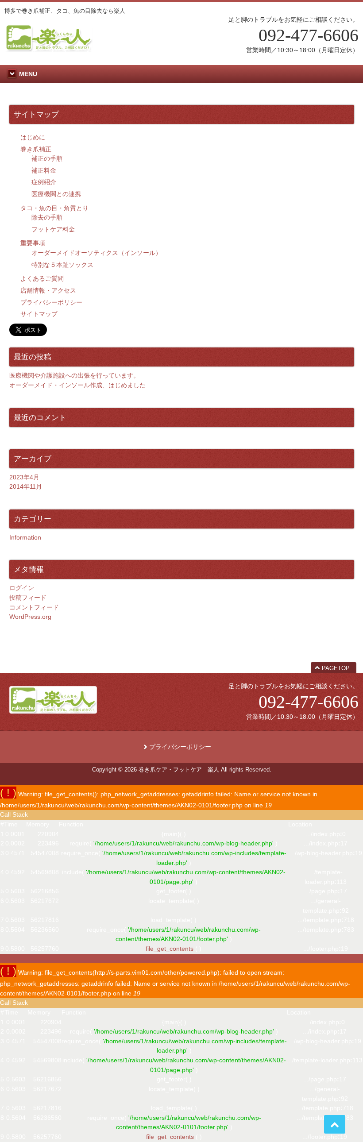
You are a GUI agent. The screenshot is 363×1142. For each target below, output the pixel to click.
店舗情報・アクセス (48, 290)
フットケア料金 (53, 229)
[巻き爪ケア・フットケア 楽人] (48, 48)
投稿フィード (27, 597)
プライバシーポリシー (51, 302)
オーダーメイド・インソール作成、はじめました (77, 385)
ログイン (21, 587)
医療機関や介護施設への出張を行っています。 (74, 375)
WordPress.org (30, 616)
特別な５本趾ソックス (62, 264)
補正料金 (43, 170)
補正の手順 (46, 158)
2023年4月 (24, 477)
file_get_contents (169, 948)
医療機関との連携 (56, 193)
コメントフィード (34, 607)
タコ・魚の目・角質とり (54, 208)
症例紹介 (43, 181)
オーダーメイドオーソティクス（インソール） (96, 252)
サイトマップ (39, 313)
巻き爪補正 (35, 149)
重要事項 (32, 243)
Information (25, 537)
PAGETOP (336, 668)
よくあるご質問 (42, 278)
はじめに (32, 137)
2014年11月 (25, 486)
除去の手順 (46, 217)
